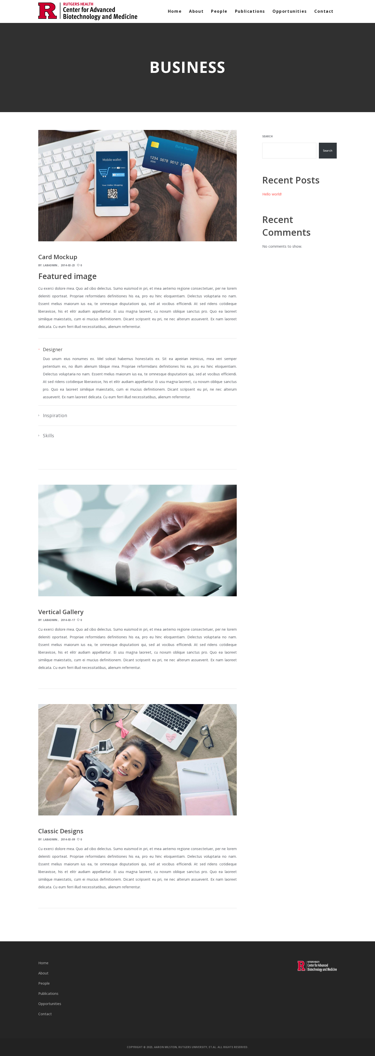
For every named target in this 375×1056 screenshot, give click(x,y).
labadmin (50, 265)
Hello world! (272, 194)
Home (43, 962)
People (44, 983)
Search (267, 136)
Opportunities (49, 1003)
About (43, 973)
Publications (48, 993)
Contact (45, 1013)
